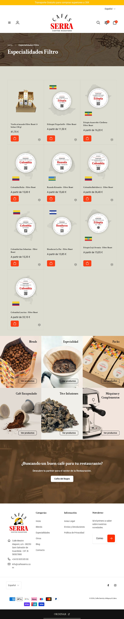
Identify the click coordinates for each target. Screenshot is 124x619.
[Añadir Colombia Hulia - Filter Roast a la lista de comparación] (39, 200)
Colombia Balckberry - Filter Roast (98, 187)
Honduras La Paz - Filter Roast (60, 249)
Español (108, 9)
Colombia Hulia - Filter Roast (23, 187)
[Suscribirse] (111, 538)
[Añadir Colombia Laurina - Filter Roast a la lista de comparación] (39, 325)
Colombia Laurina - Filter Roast (24, 312)
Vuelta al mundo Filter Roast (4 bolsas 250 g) (24, 125)
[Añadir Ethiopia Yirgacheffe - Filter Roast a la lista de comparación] (75, 139)
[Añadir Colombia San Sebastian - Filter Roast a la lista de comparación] (39, 264)
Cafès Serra (99, 598)
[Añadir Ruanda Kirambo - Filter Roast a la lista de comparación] (75, 200)
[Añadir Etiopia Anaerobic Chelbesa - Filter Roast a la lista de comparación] (112, 139)
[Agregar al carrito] (15, 138)
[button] (9, 22)
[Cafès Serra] (19, 533)
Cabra (114, 598)
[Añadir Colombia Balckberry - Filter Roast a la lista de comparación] (112, 200)
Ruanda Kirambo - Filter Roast (60, 187)
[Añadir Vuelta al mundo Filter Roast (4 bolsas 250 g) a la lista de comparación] (39, 139)
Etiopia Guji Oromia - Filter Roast (97, 247)
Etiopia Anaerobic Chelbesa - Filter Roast (95, 124)
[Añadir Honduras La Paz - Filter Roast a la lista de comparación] (75, 264)
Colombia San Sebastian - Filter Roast (24, 250)
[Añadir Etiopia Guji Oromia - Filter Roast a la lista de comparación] (112, 264)
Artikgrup (108, 598)
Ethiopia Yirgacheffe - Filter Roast (61, 124)
